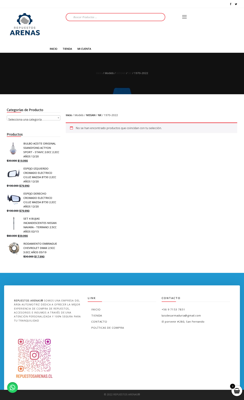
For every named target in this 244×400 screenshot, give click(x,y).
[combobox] (33, 117)
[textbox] (33, 119)
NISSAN (121, 73)
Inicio (99, 73)
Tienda (96, 315)
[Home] (25, 26)
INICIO (53, 48)
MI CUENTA (84, 48)
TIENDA (67, 48)
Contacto (99, 321)
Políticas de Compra (107, 327)
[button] (12, 387)
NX (130, 73)
